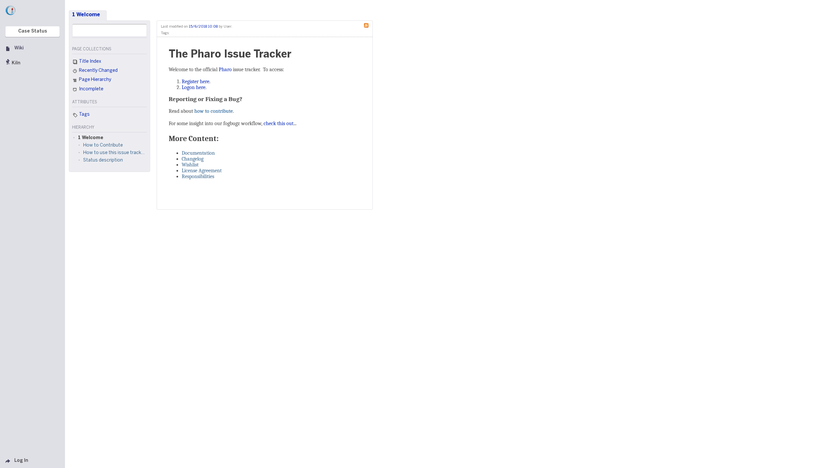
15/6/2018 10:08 (203, 26)
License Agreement (202, 171)
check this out (278, 123)
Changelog (192, 159)
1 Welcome (86, 14)
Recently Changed (98, 71)
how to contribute (213, 111)
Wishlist (190, 165)
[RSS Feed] (368, 25)
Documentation (198, 153)
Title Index (89, 61)
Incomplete (90, 89)
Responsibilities (198, 176)
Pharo (225, 69)
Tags (84, 114)
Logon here (193, 87)
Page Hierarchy (94, 80)
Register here (195, 81)
